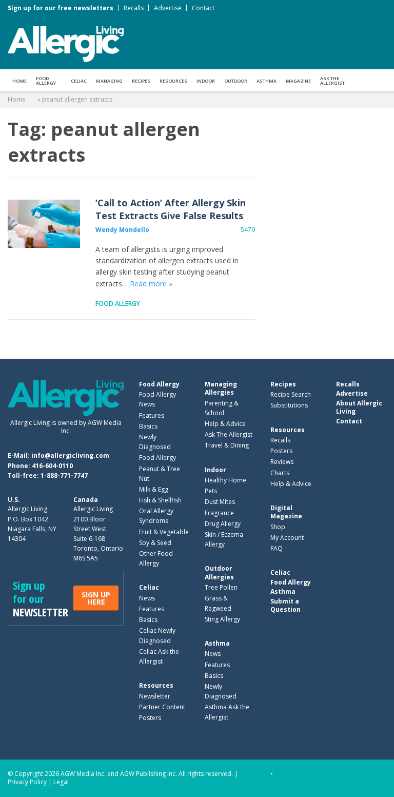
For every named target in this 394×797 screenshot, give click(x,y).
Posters (150, 717)
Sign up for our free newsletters (60, 8)
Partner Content (162, 707)
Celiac (79, 80)
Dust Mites (220, 501)
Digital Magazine (286, 511)
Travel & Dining (227, 445)
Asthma (267, 80)
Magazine (298, 80)
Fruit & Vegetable (164, 532)
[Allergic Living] (66, 43)
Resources (173, 80)
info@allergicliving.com (70, 455)
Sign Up (96, 598)
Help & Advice (225, 423)
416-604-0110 (52, 465)
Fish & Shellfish (160, 500)
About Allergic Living (359, 407)
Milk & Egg (153, 489)
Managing (109, 80)
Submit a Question (285, 605)
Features (151, 415)
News (147, 598)
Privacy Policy (27, 781)
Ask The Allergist (228, 434)
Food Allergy (46, 80)
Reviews (281, 461)
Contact (203, 8)
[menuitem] (19, 80)
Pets (211, 491)
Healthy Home (225, 480)
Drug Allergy (223, 523)
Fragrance (219, 513)
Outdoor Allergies (219, 572)
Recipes (141, 80)
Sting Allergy (222, 619)
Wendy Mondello (122, 229)
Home (19, 80)
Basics (148, 426)
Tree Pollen (221, 587)
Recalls (134, 8)
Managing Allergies (221, 388)
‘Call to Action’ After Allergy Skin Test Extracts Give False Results (44, 224)
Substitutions (289, 405)
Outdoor (235, 80)
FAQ (276, 548)
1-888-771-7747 (64, 475)
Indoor (205, 80)
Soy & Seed (155, 542)
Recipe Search (290, 394)
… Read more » (147, 283)
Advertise (168, 8)
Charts (279, 473)
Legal (61, 781)
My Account (287, 537)
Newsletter (154, 696)
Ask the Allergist (332, 80)
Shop (277, 526)
